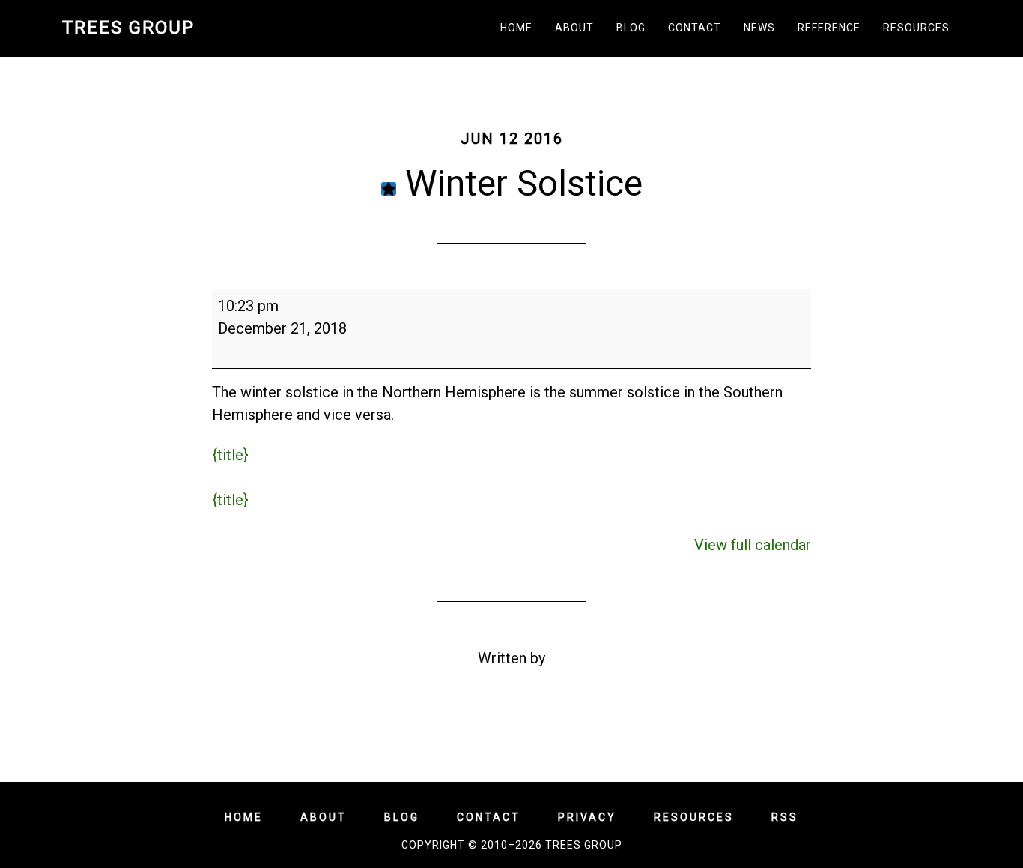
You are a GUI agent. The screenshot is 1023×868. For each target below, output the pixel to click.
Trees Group (128, 27)
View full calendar (752, 545)
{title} (230, 455)
